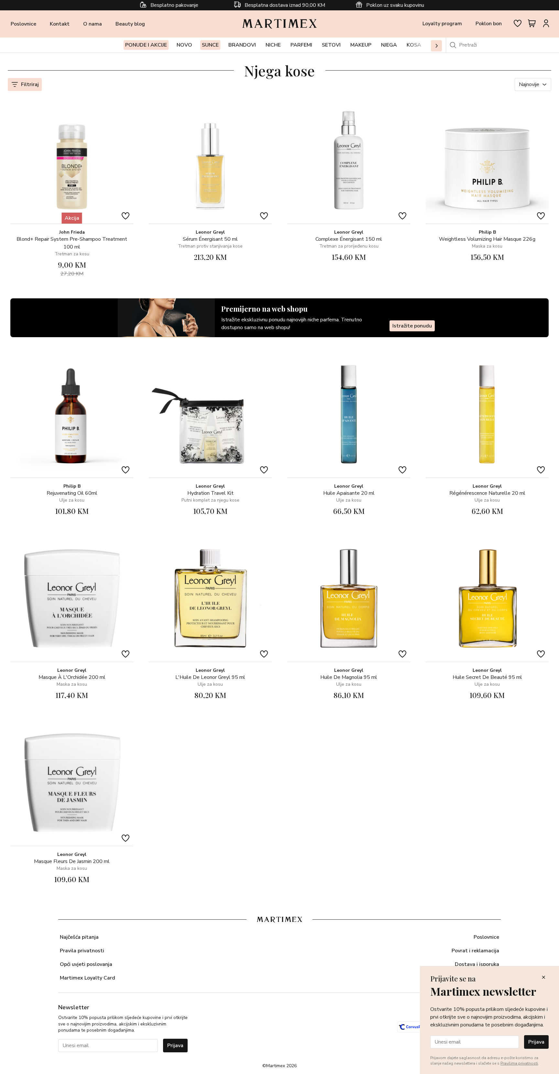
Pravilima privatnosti (519, 1063)
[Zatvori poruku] (543, 978)
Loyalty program (442, 23)
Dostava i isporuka (477, 964)
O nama (92, 24)
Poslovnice (23, 24)
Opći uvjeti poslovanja (86, 964)
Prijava (175, 1045)
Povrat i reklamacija (475, 950)
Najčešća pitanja (79, 937)
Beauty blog (130, 24)
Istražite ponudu (412, 325)
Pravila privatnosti (82, 950)
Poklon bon (489, 23)
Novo (184, 45)
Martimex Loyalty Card (87, 977)
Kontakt (60, 24)
